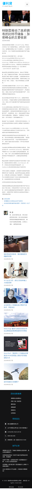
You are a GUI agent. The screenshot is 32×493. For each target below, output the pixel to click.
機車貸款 (13, 404)
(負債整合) (18, 398)
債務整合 (13, 398)
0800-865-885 (11, 436)
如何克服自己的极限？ (11, 382)
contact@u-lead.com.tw (14, 432)
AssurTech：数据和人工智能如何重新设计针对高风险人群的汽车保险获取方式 (16, 355)
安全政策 (20, 487)
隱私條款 (11, 487)
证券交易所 (7, 199)
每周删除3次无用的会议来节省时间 (13, 201)
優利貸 (7, 3)
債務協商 (13, 407)
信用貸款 (13, 413)
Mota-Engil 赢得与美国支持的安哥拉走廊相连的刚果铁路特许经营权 (15, 330)
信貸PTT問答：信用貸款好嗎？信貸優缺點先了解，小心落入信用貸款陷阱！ (15, 460)
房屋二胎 (13, 401)
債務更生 (13, 410)
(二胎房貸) (18, 401)
